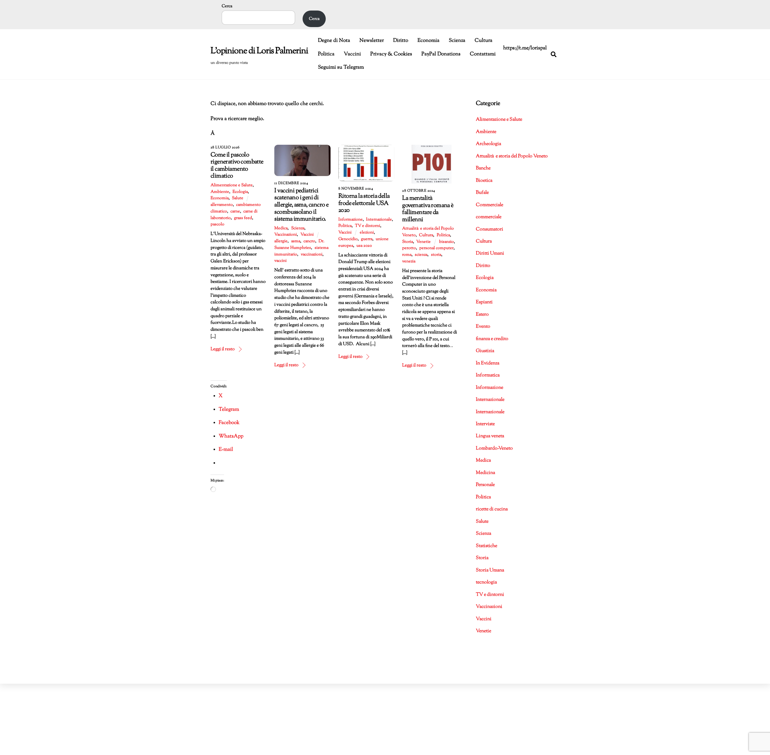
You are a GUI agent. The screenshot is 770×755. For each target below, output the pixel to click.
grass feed (243, 218)
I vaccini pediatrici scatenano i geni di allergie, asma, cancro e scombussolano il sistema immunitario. (301, 205)
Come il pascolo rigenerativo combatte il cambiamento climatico (237, 166)
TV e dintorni (367, 226)
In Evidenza (487, 363)
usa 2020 (364, 246)
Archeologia (488, 144)
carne (235, 212)
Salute (237, 198)
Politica (326, 54)
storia (436, 255)
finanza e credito (492, 339)
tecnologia (486, 582)
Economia (428, 40)
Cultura (483, 40)
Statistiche (486, 546)
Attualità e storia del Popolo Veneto (512, 156)
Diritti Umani (490, 253)
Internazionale (379, 220)
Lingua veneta (490, 436)
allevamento (222, 205)
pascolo (217, 224)
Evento (483, 326)
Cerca (227, 6)
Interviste (485, 424)
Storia (407, 242)
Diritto (400, 40)
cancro (309, 241)
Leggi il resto (223, 349)
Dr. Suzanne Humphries (299, 244)
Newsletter (371, 40)
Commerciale (489, 205)
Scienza (457, 40)
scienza (421, 255)
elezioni (367, 233)
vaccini (280, 261)
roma (406, 255)
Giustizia (485, 351)
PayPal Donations (440, 54)
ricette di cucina (492, 509)
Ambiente (220, 192)
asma (295, 241)
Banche (483, 168)
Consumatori (489, 229)
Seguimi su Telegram (341, 67)
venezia (408, 261)
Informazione (350, 220)
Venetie (423, 242)
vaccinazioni (311, 255)
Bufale (482, 192)
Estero (482, 314)
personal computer (436, 248)
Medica (281, 228)
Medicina (485, 472)
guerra (366, 239)
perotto (409, 248)
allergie (281, 241)
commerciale (488, 217)
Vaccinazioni (285, 235)
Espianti (484, 302)
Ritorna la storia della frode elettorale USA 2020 (364, 203)
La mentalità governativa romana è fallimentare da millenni (427, 209)
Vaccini (352, 54)
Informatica (488, 375)
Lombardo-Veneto (494, 448)
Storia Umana (490, 570)
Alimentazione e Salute (232, 185)
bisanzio (446, 242)
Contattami (483, 54)
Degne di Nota (334, 40)
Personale (485, 484)
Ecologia (240, 192)
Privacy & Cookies (391, 54)
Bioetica (484, 180)
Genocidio (348, 239)
